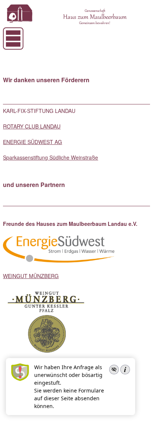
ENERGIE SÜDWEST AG (32, 142)
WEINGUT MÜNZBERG (31, 276)
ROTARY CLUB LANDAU (32, 126)
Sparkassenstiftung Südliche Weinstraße (50, 157)
